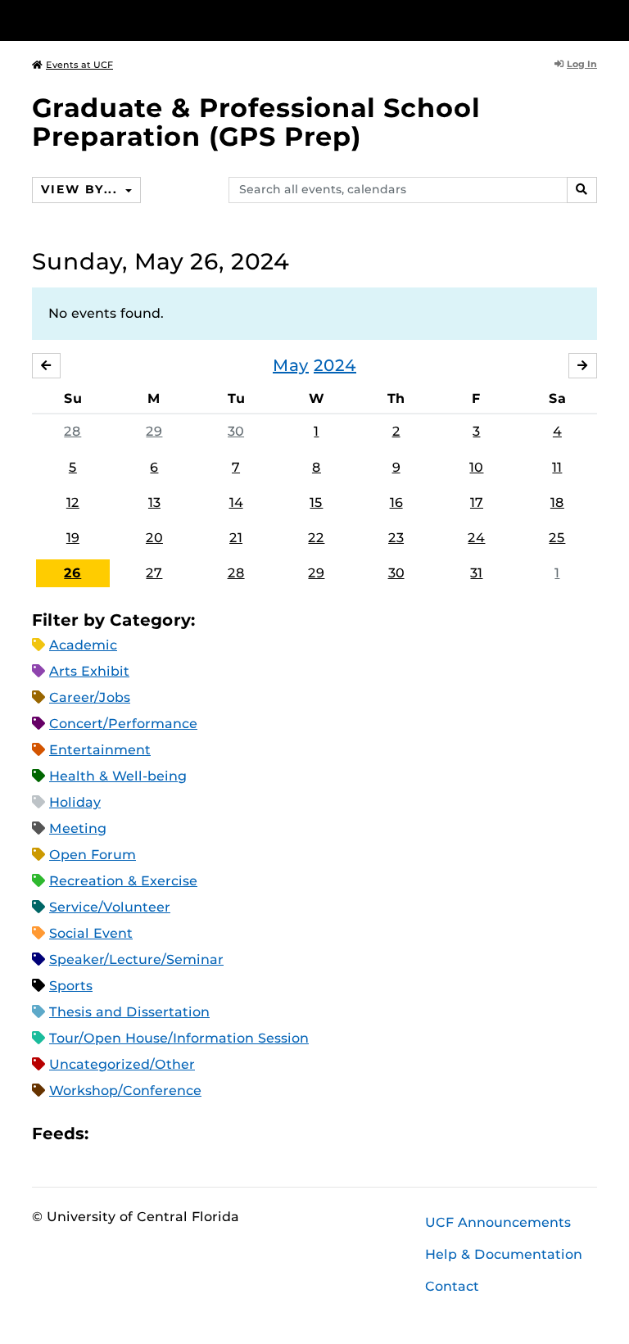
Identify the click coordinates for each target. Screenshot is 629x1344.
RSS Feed (165, 1133)
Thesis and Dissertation (129, 1012)
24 (476, 537)
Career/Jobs (89, 697)
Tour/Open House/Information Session (179, 1038)
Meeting (77, 828)
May (291, 365)
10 (476, 467)
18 (557, 502)
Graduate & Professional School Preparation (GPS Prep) (256, 122)
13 (154, 502)
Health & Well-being (118, 776)
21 (235, 537)
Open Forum (92, 854)
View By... (81, 189)
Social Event (91, 933)
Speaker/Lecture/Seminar (136, 959)
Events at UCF (79, 64)
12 (72, 502)
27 (154, 573)
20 (154, 537)
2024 (335, 365)
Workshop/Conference (125, 1090)
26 (72, 573)
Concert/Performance (123, 723)
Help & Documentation (503, 1254)
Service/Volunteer (109, 907)
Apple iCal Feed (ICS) (110, 1133)
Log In (582, 64)
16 (396, 502)
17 (476, 502)
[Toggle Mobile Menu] (593, 19)
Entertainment (100, 750)
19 (72, 537)
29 (154, 431)
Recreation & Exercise (123, 881)
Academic (83, 645)
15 (316, 502)
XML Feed (193, 1133)
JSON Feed (221, 1133)
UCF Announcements (498, 1222)
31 (476, 573)
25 (557, 537)
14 (236, 502)
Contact (452, 1286)
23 (396, 537)
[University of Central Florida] (141, 20)
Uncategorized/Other (122, 1064)
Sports (71, 985)
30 (236, 431)
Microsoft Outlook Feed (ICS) (138, 1133)
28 (72, 431)
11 (557, 467)
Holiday (75, 802)
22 (316, 537)
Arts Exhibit (89, 671)
